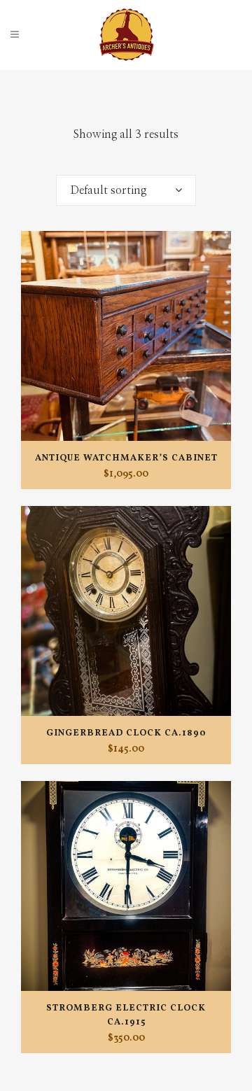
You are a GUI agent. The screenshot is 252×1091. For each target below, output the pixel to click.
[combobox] (126, 190)
